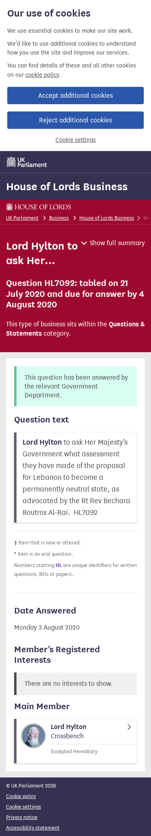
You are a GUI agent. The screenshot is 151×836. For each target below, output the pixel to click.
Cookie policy (21, 796)
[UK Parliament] (27, 162)
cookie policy (42, 74)
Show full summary (117, 243)
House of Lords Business (67, 186)
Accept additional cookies (75, 95)
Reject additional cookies (75, 120)
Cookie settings (76, 140)
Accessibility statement (33, 828)
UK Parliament (22, 218)
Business (59, 218)
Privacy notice (21, 817)
